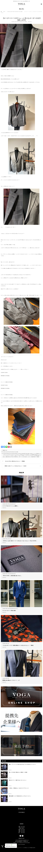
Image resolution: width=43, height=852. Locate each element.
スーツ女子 (11, 455)
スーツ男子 (22, 455)
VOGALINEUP (23, 453)
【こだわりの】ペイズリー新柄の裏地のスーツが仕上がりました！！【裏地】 (18, 645)
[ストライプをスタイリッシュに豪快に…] (21, 489)
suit (18, 453)
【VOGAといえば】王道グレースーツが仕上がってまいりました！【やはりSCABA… (20, 540)
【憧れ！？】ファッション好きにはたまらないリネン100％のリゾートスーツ (22, 764)
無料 (16, 456)
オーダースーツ (13, 454)
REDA (16, 453)
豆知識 (26, 21)
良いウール (21, 456)
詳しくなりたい (28, 456)
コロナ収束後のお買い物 (33, 454)
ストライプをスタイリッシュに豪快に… (11, 505)
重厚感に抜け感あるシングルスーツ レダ (11, 680)
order (11, 453)
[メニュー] (41, 4)
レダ (34, 455)
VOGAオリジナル (32, 453)
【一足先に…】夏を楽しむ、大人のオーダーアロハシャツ (18, 788)
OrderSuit (13, 453)
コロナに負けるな (26, 454)
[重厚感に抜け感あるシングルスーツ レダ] (21, 663)
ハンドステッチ (26, 455)
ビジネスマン (31, 455)
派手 (14, 456)
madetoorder (8, 453)
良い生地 (24, 456)
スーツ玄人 (18, 455)
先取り (9, 456)
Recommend (21, 21)
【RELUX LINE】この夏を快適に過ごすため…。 (12, 575)
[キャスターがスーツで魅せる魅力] (21, 593)
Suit (23, 21)
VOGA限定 (37, 453)
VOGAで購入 (28, 453)
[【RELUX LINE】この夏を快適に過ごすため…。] (21, 558)
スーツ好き (15, 455)
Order (18, 21)
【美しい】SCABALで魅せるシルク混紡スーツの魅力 (17, 772)
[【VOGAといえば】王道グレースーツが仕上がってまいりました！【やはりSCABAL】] (21, 523)
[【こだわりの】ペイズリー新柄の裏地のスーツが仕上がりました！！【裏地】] (21, 628)
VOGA (6, 450)
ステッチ (38, 454)
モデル (17, 608)
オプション (5, 454)
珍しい (18, 456)
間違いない (35, 456)
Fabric (7, 538)
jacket (16, 21)
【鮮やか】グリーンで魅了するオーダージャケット (17, 780)
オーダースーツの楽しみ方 (20, 454)
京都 (36, 455)
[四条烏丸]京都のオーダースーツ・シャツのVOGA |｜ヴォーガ (21, 847)
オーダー (9, 454)
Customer (12, 21)
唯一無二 (12, 456)
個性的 (7, 456)
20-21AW (4, 453)
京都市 (38, 455)
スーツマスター (6, 455)
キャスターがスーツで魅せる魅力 (9, 610)
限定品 (38, 456)
